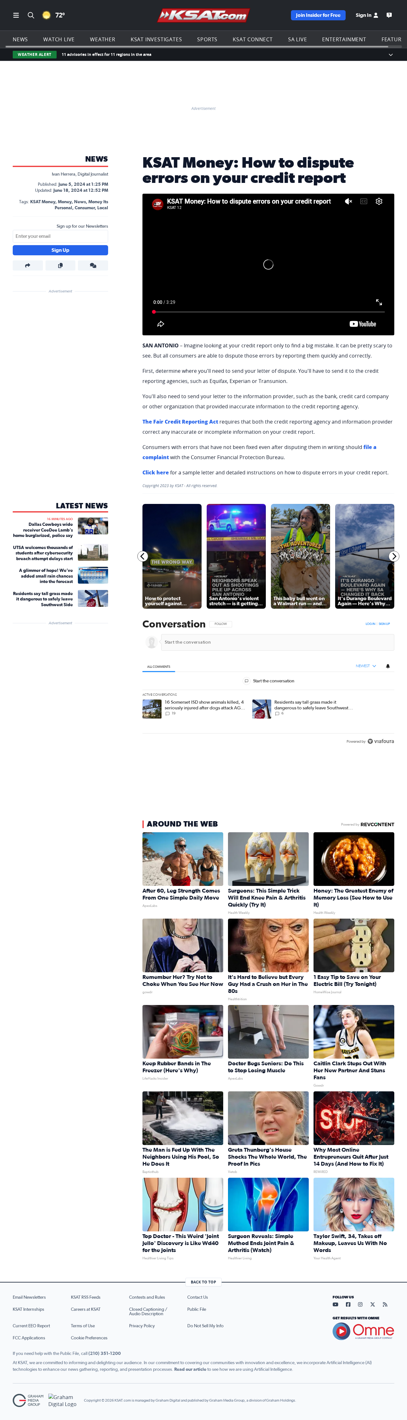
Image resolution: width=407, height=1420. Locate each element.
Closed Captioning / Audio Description (148, 1311)
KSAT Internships (28, 1309)
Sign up (384, 624)
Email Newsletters (29, 1297)
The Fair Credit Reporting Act (180, 421)
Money (65, 202)
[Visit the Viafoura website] (380, 741)
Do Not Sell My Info (205, 1326)
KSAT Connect (253, 39)
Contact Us (197, 1297)
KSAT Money (42, 202)
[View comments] (93, 265)
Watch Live (59, 39)
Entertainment (344, 39)
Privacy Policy (142, 1326)
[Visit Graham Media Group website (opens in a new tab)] (28, 1400)
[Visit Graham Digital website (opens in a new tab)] (63, 1400)
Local (102, 208)
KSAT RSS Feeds (85, 1297)
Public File (196, 1309)
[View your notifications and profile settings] (388, 666)
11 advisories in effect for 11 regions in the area (106, 54)
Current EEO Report (31, 1326)
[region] (268, 683)
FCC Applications (29, 1338)
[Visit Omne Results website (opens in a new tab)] (363, 1331)
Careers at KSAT (85, 1309)
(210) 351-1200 (104, 1353)
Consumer (85, 208)
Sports (207, 39)
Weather (102, 39)
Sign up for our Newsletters (82, 226)
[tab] (158, 666)
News (20, 39)
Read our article (190, 1369)
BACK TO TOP (203, 1282)
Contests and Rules (147, 1297)
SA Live (297, 39)
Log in (370, 624)
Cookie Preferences (89, 1338)
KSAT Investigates (156, 39)
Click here (155, 472)
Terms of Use (83, 1326)
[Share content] (28, 265)
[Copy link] (60, 265)
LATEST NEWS (82, 506)
